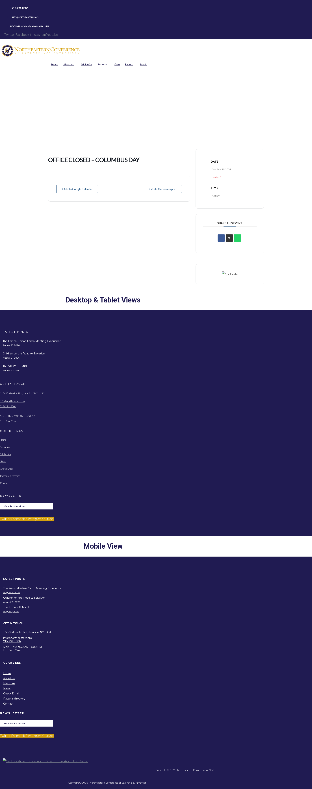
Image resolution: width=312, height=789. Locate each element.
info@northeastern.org (12, 401)
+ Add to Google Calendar (77, 189)
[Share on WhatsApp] (237, 238)
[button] (107, 579)
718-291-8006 (8, 406)
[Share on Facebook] (221, 238)
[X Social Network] (229, 238)
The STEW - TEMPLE (16, 366)
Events (105, 91)
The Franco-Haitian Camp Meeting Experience (32, 341)
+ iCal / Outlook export (163, 189)
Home (93, 91)
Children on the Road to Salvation (24, 353)
